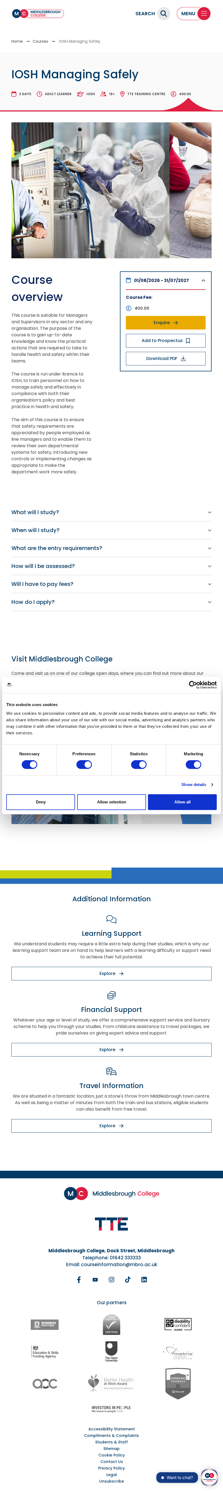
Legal (111, 1474)
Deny (41, 802)
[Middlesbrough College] (38, 13)
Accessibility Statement (111, 1429)
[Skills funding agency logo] (44, 1351)
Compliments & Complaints (111, 1435)
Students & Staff (111, 1442)
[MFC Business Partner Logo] (45, 1324)
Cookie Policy (111, 1455)
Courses (40, 41)
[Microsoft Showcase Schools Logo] (178, 1384)
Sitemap (111, 1448)
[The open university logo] (111, 1351)
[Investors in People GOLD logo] (111, 1409)
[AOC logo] (45, 1384)
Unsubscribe (111, 1481)
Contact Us (111, 1461)
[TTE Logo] (111, 1224)
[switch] (84, 764)
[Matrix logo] (178, 1351)
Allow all (182, 802)
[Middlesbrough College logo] (111, 1193)
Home (17, 41)
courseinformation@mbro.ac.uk (119, 1264)
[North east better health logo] (111, 1384)
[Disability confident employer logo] (178, 1324)
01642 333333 (125, 1257)
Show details (193, 784)
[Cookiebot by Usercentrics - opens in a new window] (193, 685)
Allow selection (111, 802)
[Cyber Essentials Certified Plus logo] (111, 1324)
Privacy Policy (111, 1468)
